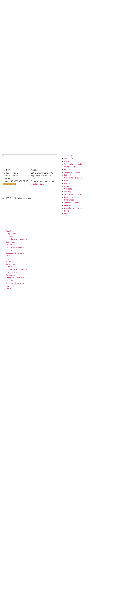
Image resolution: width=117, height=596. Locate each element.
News (66, 180)
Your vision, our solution (74, 164)
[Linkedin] (5, 191)
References (69, 169)
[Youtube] (11, 191)
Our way (67, 161)
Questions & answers (73, 178)
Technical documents (73, 172)
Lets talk (68, 175)
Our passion (69, 158)
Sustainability (70, 167)
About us (68, 156)
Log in (67, 183)
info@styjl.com (9, 184)
